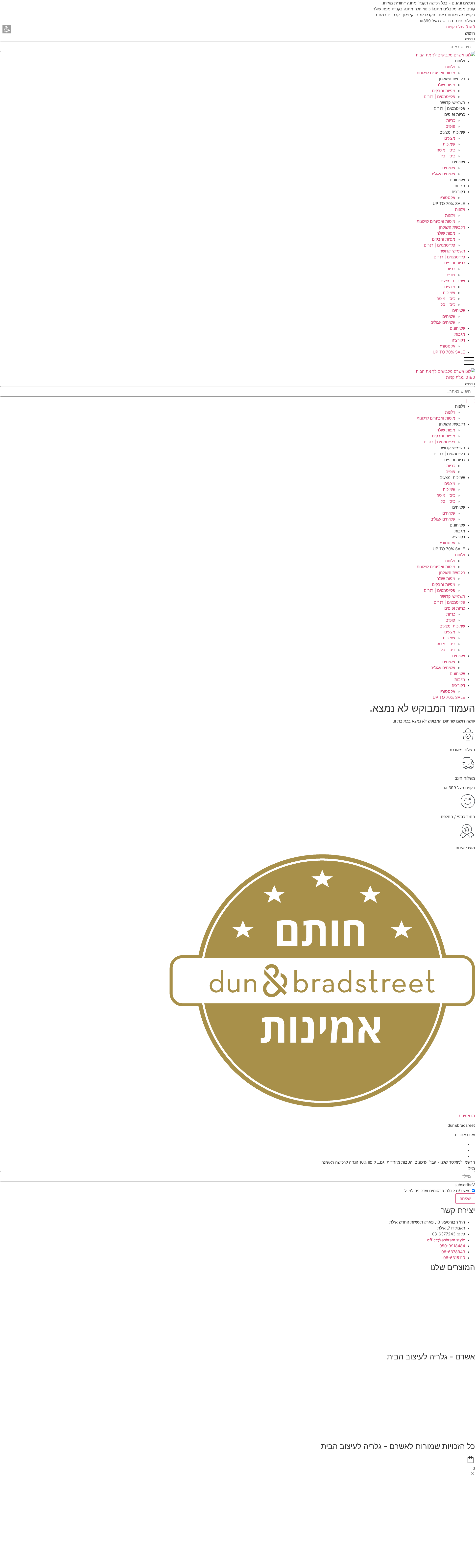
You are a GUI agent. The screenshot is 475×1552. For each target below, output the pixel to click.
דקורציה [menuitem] (458, 191)
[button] (6, 29)
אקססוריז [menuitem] (447, 197)
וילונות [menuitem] (460, 60)
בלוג (471, 1416)
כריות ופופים (464, 1307)
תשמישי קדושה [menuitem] (452, 102)
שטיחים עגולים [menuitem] (442, 173)
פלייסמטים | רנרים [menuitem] (439, 96)
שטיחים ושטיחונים (460, 1326)
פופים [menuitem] (450, 126)
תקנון (471, 1378)
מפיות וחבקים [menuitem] (443, 90)
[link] (446, 1239)
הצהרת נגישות (463, 1397)
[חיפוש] (471, 401)
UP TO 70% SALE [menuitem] (449, 203)
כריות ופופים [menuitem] (454, 114)
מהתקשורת (465, 1425)
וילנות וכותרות (463, 1279)
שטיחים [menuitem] (458, 161)
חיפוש (470, 33)
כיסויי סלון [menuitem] (447, 155)
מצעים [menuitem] (449, 138)
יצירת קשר (466, 1406)
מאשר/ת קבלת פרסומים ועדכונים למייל (437, 1191)
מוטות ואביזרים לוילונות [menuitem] (436, 72)
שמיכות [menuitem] (449, 144)
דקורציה (468, 1345)
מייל (471, 1168)
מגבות (469, 1336)
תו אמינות (467, 1115)
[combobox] (237, 391)
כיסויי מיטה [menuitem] (446, 150)
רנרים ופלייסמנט (461, 1298)
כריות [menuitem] (450, 120)
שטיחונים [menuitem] (457, 179)
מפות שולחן (465, 1288)
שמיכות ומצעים (462, 1317)
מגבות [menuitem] (459, 185)
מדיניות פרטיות (462, 1387)
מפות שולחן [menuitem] (445, 84)
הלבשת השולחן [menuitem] (452, 78)
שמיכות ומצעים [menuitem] (452, 132)
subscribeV (464, 1185)
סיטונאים (467, 1435)
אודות (470, 1368)
